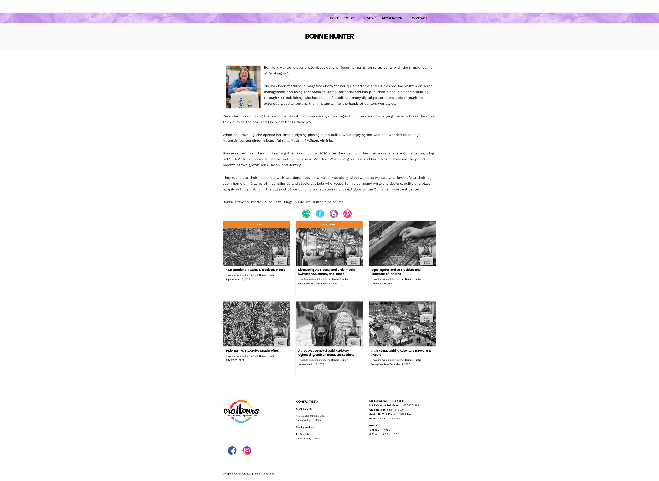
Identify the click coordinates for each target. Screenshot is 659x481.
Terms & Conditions (263, 473)
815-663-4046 (396, 401)
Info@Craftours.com (389, 418)
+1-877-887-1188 (409, 405)
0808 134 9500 (395, 409)
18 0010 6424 (403, 414)
